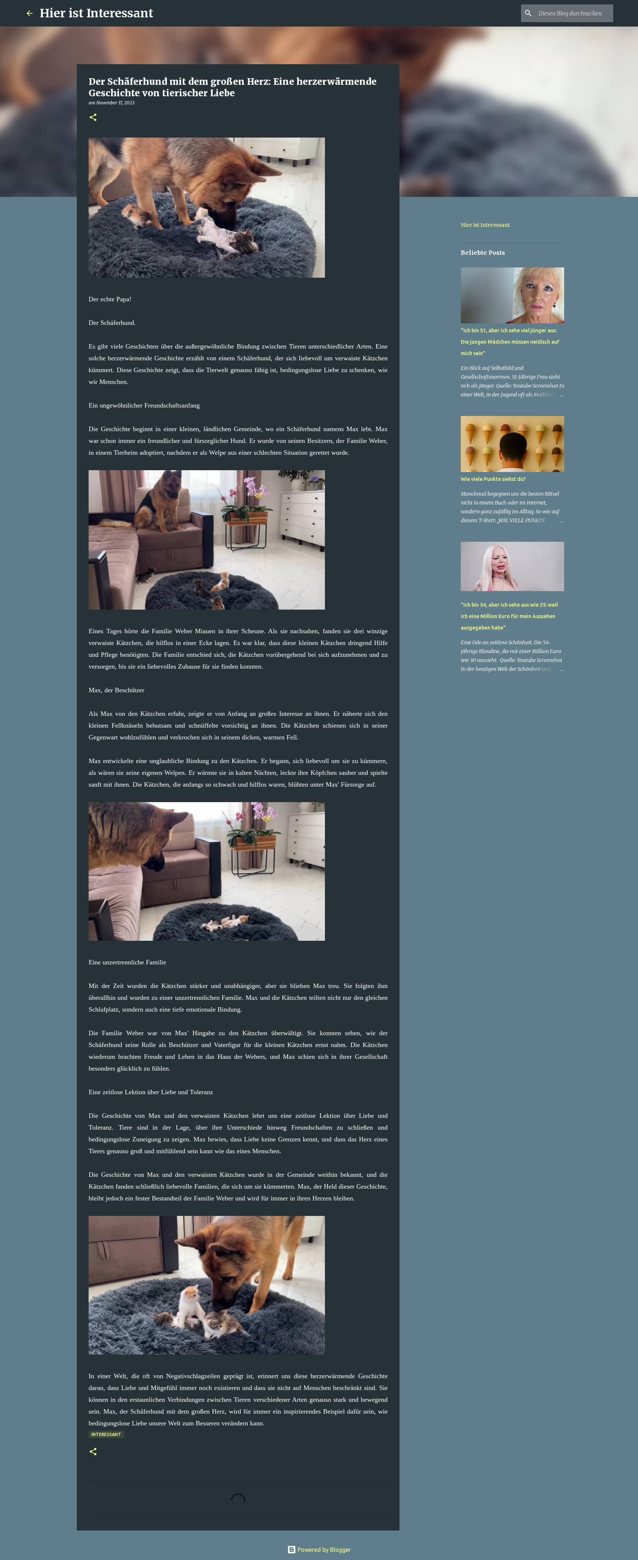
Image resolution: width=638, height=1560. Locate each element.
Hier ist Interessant (96, 13)
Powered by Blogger (323, 1549)
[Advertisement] (437, 318)
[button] (93, 118)
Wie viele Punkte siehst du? (493, 479)
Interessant (106, 1434)
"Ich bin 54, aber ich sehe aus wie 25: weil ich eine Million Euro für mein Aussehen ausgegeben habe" (509, 616)
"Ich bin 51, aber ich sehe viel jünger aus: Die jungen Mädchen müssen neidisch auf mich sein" (510, 341)
